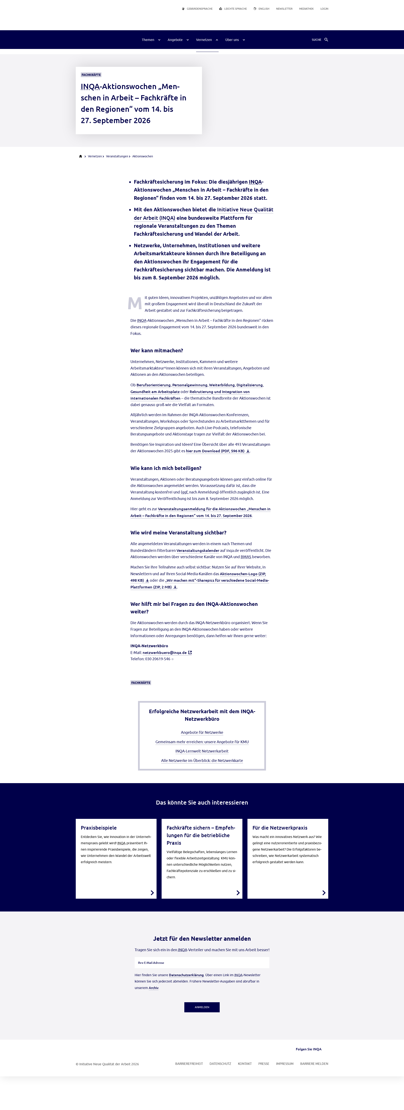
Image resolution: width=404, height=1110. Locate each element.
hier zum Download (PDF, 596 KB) (215, 450)
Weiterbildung (222, 384)
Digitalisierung (250, 384)
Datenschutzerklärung (186, 974)
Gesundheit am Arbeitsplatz (155, 391)
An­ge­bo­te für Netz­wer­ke (202, 732)
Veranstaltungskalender (198, 550)
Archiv (153, 987)
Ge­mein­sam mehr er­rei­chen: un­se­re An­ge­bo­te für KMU (202, 742)
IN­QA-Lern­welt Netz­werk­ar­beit (202, 751)
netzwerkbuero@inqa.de (165, 652)
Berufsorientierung (154, 384)
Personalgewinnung (189, 384)
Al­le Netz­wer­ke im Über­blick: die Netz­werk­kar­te (202, 760)
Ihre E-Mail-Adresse (151, 957)
